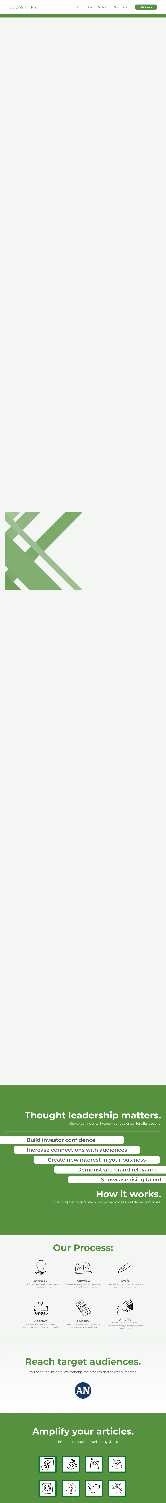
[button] (22, 1390)
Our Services (103, 7)
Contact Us (128, 7)
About (90, 7)
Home (79, 7)
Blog (116, 7)
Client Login (146, 7)
